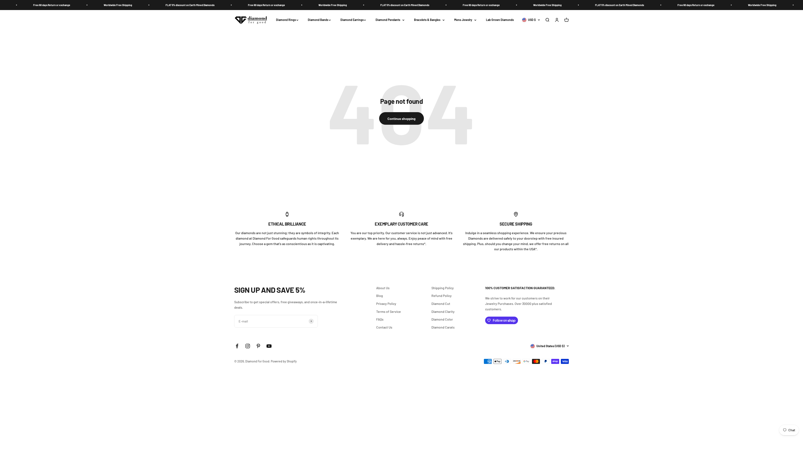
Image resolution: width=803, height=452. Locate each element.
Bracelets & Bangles (427, 20)
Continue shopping (401, 119)
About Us (383, 288)
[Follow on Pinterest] (258, 346)
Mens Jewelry (463, 20)
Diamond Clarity (443, 311)
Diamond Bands (318, 20)
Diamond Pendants (388, 20)
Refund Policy (441, 296)
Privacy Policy (386, 304)
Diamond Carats (443, 327)
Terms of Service (388, 311)
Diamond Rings (286, 20)
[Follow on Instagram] (248, 346)
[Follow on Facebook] (237, 346)
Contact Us (384, 327)
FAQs (380, 319)
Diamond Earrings (352, 20)
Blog (379, 296)
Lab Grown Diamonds (500, 20)
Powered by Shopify (284, 361)
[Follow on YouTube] (269, 346)
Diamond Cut (440, 304)
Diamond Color (442, 319)
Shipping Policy (442, 288)
